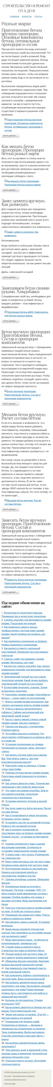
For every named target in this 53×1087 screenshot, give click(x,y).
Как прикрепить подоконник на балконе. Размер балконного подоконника (24, 642)
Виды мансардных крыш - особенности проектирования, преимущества (24, 941)
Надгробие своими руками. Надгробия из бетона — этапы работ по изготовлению (25, 696)
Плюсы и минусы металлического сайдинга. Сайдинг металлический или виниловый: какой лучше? (22, 712)
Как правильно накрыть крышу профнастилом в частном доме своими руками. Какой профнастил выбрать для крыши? (23, 632)
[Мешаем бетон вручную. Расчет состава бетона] (26, 502)
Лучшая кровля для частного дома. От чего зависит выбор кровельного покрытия (24, 955)
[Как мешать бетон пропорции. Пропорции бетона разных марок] (26, 182)
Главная (14, 16)
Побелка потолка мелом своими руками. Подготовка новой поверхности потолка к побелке (25, 776)
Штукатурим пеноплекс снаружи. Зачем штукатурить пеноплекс (24, 689)
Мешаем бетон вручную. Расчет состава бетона (23, 416)
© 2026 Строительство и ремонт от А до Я (19, 1072)
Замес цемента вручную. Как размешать (23, 202)
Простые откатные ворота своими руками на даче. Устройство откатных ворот (26, 909)
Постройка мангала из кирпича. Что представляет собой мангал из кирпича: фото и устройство (26, 737)
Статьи (38, 16)
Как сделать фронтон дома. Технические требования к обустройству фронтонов (25, 785)
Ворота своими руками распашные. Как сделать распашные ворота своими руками (25, 703)
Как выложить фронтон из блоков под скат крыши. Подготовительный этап (26, 1009)
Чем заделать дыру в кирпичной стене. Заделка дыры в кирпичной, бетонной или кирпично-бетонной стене (24, 1053)
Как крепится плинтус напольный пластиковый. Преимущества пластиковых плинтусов (24, 652)
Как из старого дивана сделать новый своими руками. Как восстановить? (23, 721)
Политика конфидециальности (15, 1079)
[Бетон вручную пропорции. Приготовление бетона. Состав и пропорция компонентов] (26, 395)
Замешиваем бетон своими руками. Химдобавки (25, 289)
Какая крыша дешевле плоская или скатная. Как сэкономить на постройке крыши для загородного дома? (26, 932)
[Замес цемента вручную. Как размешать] (26, 233)
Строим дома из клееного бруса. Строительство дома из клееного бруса (22, 948)
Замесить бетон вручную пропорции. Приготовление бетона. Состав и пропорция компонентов (26, 525)
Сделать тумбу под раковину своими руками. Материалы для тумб (22, 660)
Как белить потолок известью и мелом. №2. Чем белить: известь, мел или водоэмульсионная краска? (24, 758)
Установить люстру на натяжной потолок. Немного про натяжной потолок (25, 824)
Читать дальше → (10, 136)
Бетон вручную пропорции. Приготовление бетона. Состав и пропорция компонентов (26, 336)
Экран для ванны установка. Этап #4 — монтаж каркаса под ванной (25, 1016)
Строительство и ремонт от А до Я (26, 8)
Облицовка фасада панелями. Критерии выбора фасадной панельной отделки (25, 962)
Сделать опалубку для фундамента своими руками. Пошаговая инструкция (26, 621)
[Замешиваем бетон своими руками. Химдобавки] (26, 313)
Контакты (7, 1076)
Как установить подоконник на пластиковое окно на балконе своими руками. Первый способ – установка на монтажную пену (26, 835)
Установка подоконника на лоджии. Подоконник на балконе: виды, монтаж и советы (23, 747)
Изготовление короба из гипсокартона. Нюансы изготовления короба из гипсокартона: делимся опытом (24, 872)
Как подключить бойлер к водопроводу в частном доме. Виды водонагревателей (25, 977)
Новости (27, 16)
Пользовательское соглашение (23, 1076)
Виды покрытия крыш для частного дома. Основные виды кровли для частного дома (25, 863)
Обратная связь (10, 1083)
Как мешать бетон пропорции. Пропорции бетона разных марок (22, 149)
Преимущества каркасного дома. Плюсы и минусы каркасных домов (25, 916)
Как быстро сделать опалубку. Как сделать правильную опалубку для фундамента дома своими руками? (25, 669)
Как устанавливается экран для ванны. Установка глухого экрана (24, 817)
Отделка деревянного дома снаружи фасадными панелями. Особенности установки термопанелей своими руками (23, 847)
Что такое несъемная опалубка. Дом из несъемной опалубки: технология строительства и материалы (24, 794)
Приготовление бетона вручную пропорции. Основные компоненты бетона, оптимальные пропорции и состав (22, 37)
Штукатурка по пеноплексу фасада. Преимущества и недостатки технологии (23, 614)
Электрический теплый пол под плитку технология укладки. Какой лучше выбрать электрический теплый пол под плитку (24, 680)
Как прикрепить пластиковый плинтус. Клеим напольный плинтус (24, 969)
